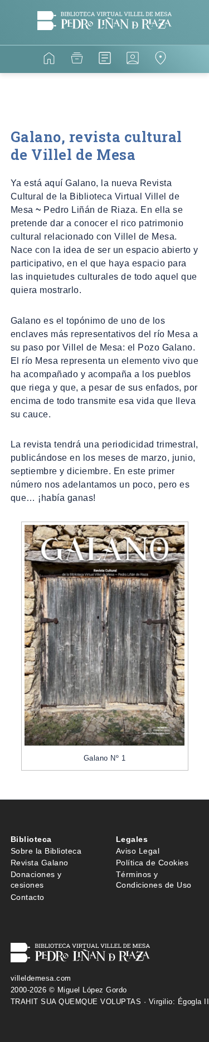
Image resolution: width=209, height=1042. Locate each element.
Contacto (28, 897)
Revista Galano (40, 862)
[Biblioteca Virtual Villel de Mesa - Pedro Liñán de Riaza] (104, 38)
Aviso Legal (138, 850)
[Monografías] (105, 60)
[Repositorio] (77, 60)
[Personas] (133, 60)
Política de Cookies (152, 862)
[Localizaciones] (160, 60)
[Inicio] (49, 60)
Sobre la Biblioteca (46, 850)
